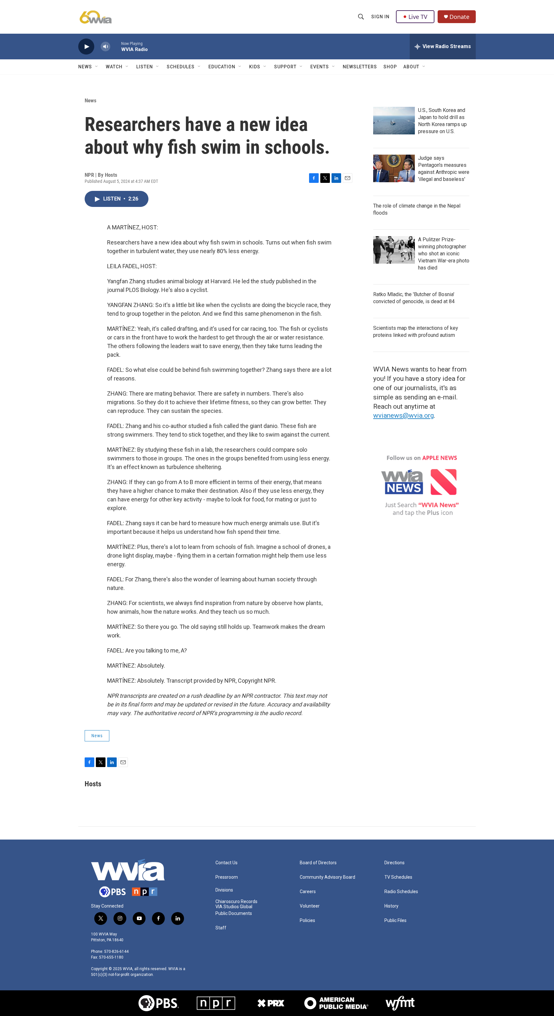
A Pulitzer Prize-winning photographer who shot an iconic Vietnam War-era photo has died (443, 253)
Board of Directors (318, 862)
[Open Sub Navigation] (96, 66)
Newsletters (360, 66)
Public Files (395, 920)
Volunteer (310, 906)
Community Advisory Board (327, 877)
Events (319, 66)
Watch (114, 66)
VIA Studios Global (233, 906)
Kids (254, 66)
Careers (308, 891)
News (85, 66)
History (391, 906)
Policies (307, 920)
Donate (459, 16)
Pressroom (226, 877)
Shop (390, 66)
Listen (144, 66)
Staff (220, 928)
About (411, 66)
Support (285, 66)
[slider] (116, 46)
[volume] (105, 46)
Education (221, 66)
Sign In (380, 16)
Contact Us (226, 862)
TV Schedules (398, 877)
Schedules (181, 66)
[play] (86, 46)
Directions (394, 862)
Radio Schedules (401, 891)
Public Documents (233, 913)
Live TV (417, 17)
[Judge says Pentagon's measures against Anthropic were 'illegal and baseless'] (394, 168)
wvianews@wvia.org (403, 415)
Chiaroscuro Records (236, 901)
